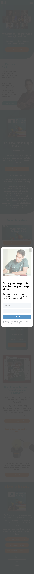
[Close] (30, 250)
